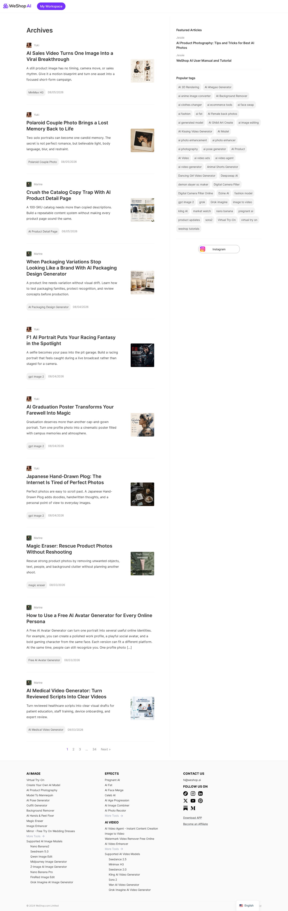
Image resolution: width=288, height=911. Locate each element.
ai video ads (202, 158)
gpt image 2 (36, 376)
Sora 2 (113, 879)
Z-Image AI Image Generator (48, 866)
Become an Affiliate (195, 824)
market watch (202, 211)
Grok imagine (219, 202)
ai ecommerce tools (219, 104)
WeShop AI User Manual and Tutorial (203, 60)
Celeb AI (110, 795)
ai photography (188, 149)
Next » (106, 749)
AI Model (223, 131)
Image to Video (114, 833)
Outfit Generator (36, 805)
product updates (189, 219)
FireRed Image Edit (42, 877)
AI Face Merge (114, 790)
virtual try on (249, 219)
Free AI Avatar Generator (44, 660)
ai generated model (190, 122)
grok (202, 202)
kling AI (183, 211)
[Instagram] (193, 793)
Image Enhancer (36, 826)
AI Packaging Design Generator (48, 307)
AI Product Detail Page (42, 231)
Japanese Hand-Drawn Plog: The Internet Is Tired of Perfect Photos (65, 479)
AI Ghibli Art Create (221, 122)
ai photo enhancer (223, 140)
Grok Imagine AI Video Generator (130, 889)
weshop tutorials (188, 228)
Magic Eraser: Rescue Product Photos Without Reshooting (69, 549)
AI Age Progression (117, 800)
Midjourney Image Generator (48, 861)
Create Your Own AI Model (43, 785)
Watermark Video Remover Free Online (129, 838)
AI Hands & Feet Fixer (40, 815)
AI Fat (108, 785)
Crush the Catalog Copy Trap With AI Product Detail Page (68, 195)
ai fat (199, 113)
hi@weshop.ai (192, 780)
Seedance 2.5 (118, 859)
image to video (242, 202)
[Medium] (193, 808)
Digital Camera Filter (227, 184)
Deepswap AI (229, 175)
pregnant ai (245, 211)
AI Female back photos (222, 113)
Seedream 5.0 (39, 851)
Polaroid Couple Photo (42, 162)
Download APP (192, 817)
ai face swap (246, 104)
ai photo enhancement (192, 140)
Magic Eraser (34, 820)
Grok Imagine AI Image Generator (51, 882)
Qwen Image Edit (41, 856)
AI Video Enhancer (116, 843)
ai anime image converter (194, 96)
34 (94, 749)
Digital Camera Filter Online (195, 193)
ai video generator (190, 166)
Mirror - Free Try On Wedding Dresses (50, 831)
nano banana (224, 211)
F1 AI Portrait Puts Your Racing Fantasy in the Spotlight (71, 340)
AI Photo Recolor (115, 810)
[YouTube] (193, 800)
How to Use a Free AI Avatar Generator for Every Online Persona (89, 618)
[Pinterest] (200, 800)
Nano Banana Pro (41, 872)
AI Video (183, 158)
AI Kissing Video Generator (195, 131)
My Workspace (51, 6)
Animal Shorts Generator (222, 166)
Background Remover (40, 810)
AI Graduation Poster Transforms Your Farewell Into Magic (70, 410)
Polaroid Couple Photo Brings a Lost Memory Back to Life (67, 126)
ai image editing (248, 122)
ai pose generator (214, 149)
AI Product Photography (41, 790)
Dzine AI (223, 193)
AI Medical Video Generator (45, 729)
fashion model (243, 193)
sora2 (208, 219)
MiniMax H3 (35, 92)
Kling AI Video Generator (124, 874)
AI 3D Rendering (188, 87)
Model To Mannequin (39, 795)
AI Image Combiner (117, 805)
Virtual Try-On (227, 219)
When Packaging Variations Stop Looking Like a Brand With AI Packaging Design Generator (71, 268)
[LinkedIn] (200, 793)
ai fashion (184, 113)
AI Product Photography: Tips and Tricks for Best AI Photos (215, 45)
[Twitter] (185, 800)
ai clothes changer (190, 104)
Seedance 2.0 (118, 869)
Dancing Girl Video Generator (196, 175)
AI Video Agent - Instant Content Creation (131, 828)
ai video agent (224, 158)
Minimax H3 (116, 864)
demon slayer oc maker (193, 184)
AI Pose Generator (38, 800)
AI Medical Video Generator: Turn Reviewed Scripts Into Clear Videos (66, 694)
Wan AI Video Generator (124, 884)
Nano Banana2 (39, 846)
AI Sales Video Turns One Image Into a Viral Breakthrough (69, 56)
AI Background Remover (231, 96)
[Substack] (185, 808)
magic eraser (36, 585)
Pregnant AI (112, 780)
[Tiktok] (185, 793)
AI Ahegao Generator (218, 87)
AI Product (238, 149)
